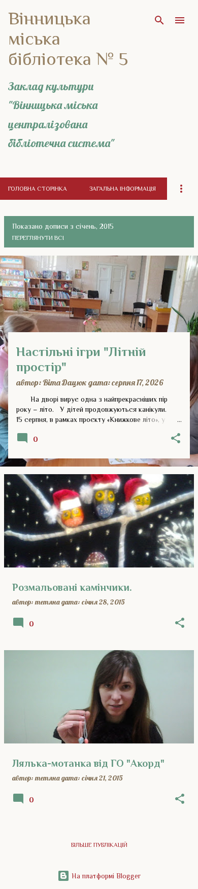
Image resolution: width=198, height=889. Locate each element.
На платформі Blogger (105, 876)
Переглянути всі (38, 237)
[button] (176, 439)
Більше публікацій (99, 844)
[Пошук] (159, 20)
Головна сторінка (37, 188)
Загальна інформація (122, 188)
